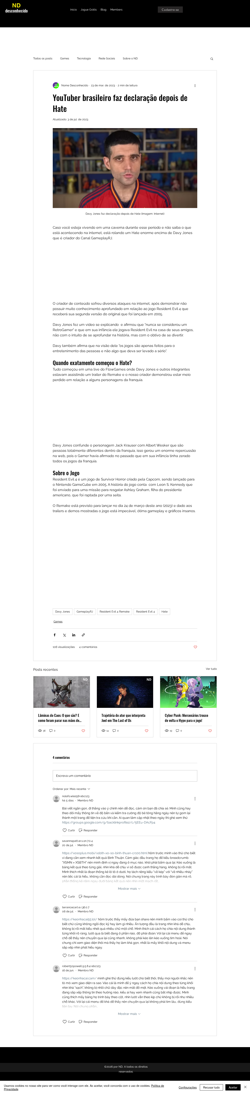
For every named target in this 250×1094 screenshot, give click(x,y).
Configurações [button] (188, 1087)
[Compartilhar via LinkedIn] (74, 635)
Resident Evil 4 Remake (114, 611)
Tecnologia (84, 58)
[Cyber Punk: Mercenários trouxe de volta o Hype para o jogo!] (188, 692)
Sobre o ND (130, 58)
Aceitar (233, 1087)
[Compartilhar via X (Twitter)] (64, 635)
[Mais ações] (195, 85)
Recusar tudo (211, 1087)
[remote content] (125, 271)
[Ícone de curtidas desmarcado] (64, 830)
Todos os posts (42, 58)
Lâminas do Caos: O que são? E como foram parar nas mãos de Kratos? (58, 718)
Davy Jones (62, 611)
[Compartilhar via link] (83, 635)
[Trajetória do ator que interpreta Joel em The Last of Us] (125, 692)
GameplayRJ (85, 611)
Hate (165, 611)
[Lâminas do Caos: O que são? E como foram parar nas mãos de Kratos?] (61, 692)
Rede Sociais (107, 58)
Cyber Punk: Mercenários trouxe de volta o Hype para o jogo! (186, 718)
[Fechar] (245, 1087)
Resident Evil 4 (145, 611)
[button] (212, 58)
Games (64, 58)
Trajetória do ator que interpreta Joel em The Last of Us (123, 718)
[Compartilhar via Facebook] (54, 635)
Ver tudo (211, 668)
